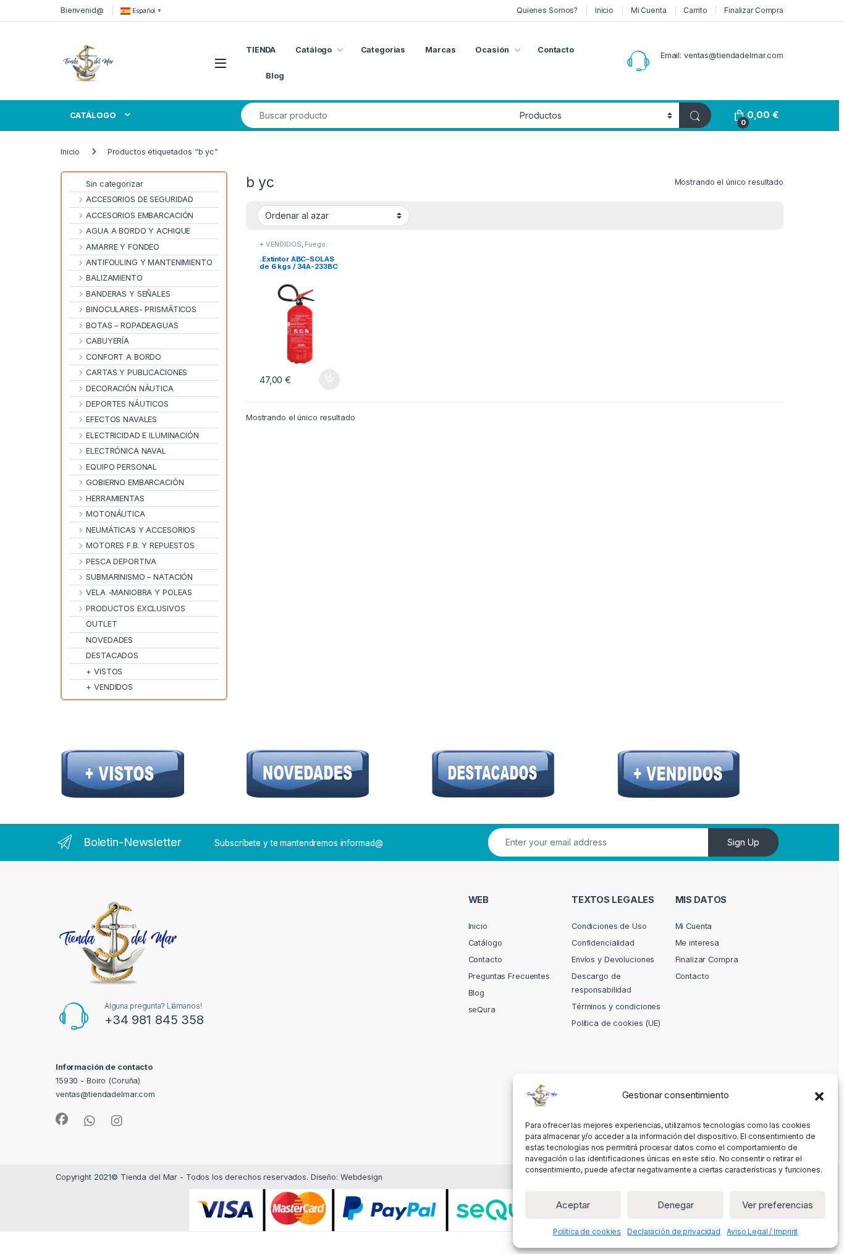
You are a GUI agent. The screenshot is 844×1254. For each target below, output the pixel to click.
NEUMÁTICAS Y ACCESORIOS (140, 530)
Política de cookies (587, 1231)
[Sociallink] (62, 1119)
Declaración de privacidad (673, 1231)
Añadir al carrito (327, 379)
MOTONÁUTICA (115, 514)
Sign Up (743, 842)
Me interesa (697, 942)
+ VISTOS (104, 671)
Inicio (604, 10)
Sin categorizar (114, 184)
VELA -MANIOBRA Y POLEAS (139, 592)
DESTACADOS (112, 655)
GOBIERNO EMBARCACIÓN (135, 482)
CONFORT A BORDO (123, 357)
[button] (819, 1095)
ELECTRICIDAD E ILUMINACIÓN (142, 435)
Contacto (556, 49)
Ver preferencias (777, 1205)
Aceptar (573, 1205)
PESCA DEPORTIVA (121, 561)
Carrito (695, 10)
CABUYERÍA (107, 340)
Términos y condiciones (616, 1006)
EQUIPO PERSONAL (121, 467)
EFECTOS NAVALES (121, 419)
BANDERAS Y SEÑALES (128, 294)
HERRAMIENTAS (115, 498)
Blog (275, 75)
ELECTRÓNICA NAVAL (126, 450)
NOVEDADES (109, 640)
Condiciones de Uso (609, 926)
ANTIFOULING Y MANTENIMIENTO (149, 262)
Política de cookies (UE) (616, 1023)
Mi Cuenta (649, 10)
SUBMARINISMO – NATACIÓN (139, 577)
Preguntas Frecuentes (509, 976)
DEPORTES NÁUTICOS (127, 404)
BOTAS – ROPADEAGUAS (132, 325)
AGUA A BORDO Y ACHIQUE (138, 230)
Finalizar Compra (753, 10)
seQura (482, 1009)
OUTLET (101, 624)
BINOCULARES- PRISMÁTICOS (141, 309)
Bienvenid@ (82, 10)
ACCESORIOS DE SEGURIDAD (139, 199)
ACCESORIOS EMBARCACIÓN (139, 215)
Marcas (440, 49)
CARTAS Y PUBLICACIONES (136, 372)
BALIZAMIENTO (114, 277)
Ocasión (492, 49)
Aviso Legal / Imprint (762, 1231)
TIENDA (261, 49)
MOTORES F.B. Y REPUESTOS (140, 545)
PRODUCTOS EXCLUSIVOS (135, 608)
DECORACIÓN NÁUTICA (130, 388)
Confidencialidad (603, 942)
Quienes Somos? (547, 10)
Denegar (675, 1205)
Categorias (383, 49)
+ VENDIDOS (281, 244)
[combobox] (377, 115)
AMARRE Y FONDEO (122, 247)
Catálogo (313, 49)
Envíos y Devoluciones (613, 959)
